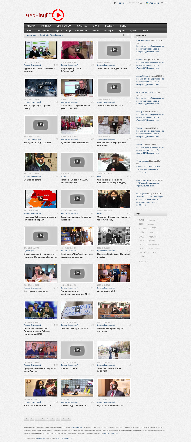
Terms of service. (67, 438)
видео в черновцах (110, 433)
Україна (153, 236)
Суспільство (64, 26)
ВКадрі (63, 176)
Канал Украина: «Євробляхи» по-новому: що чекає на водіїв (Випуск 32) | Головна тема (150, 49)
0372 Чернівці (141, 194)
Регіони (121, 3)
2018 (142, 232)
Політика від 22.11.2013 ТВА (74, 405)
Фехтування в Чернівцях (36, 291)
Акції (68, 30)
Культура (82, 26)
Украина (151, 224)
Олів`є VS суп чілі (106, 291)
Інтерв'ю (57, 30)
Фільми (95, 30)
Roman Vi (139, 60)
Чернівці (44, 35)
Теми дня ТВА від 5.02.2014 (110, 105)
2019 (141, 236)
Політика (46, 26)
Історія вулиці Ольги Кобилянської (71, 69)
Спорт (96, 26)
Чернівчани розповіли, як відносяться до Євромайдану (111, 181)
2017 (154, 228)
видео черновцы (77, 427)
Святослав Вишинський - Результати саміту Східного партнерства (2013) (37, 331)
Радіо (29, 30)
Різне (123, 26)
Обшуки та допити (32, 179)
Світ (141, 220)
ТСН (160, 233)
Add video (153, 3)
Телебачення (43, 30)
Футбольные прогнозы (144, 92)
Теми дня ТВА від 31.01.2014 (37, 142)
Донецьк (152, 220)
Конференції (81, 30)
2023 (141, 244)
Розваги (109, 26)
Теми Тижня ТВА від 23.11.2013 (38, 405)
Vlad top (139, 112)
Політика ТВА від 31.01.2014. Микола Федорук (74, 181)
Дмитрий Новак (142, 76)
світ (155, 252)
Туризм (144, 30)
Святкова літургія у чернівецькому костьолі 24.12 (75, 292)
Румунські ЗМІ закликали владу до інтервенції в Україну (41, 218)
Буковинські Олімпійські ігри (75, 142)
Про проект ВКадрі (136, 3)
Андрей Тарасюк (142, 180)
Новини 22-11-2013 (69, 368)
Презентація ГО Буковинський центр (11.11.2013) (75, 107)
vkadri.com (32, 35)
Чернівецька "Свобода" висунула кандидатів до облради (77, 255)
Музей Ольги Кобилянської (110, 405)
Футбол (133, 30)
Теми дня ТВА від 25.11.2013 (74, 328)
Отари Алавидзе (142, 161)
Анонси (31, 26)
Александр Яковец (143, 40)
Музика (121, 30)
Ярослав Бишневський (32, 65)
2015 (141, 240)
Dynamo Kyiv (29, 251)
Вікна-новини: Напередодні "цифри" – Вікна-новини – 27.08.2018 (148, 169)
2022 (141, 224)
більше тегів (143, 262)
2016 (142, 256)
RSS (165, 3)
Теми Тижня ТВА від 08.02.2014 (112, 68)
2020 (151, 232)
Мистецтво (109, 30)
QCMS (58, 438)
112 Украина (143, 228)
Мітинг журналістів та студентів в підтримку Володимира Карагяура (40, 255)
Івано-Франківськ (153, 244)
